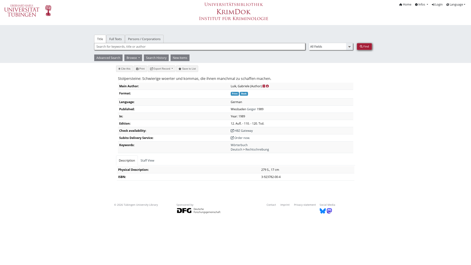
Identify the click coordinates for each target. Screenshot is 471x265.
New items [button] (180, 58)
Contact (271, 204)
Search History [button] (156, 58)
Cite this (125, 68)
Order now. (242, 138)
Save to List (188, 68)
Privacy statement (305, 204)
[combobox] (199, 46)
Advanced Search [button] (108, 58)
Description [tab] (127, 160)
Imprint (285, 204)
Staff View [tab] (147, 160)
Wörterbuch (239, 145)
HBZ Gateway (243, 131)
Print (142, 68)
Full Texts (115, 39)
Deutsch (236, 149)
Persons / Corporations (144, 39)
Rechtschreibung (257, 149)
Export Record (162, 68)
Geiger (251, 109)
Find (366, 46)
